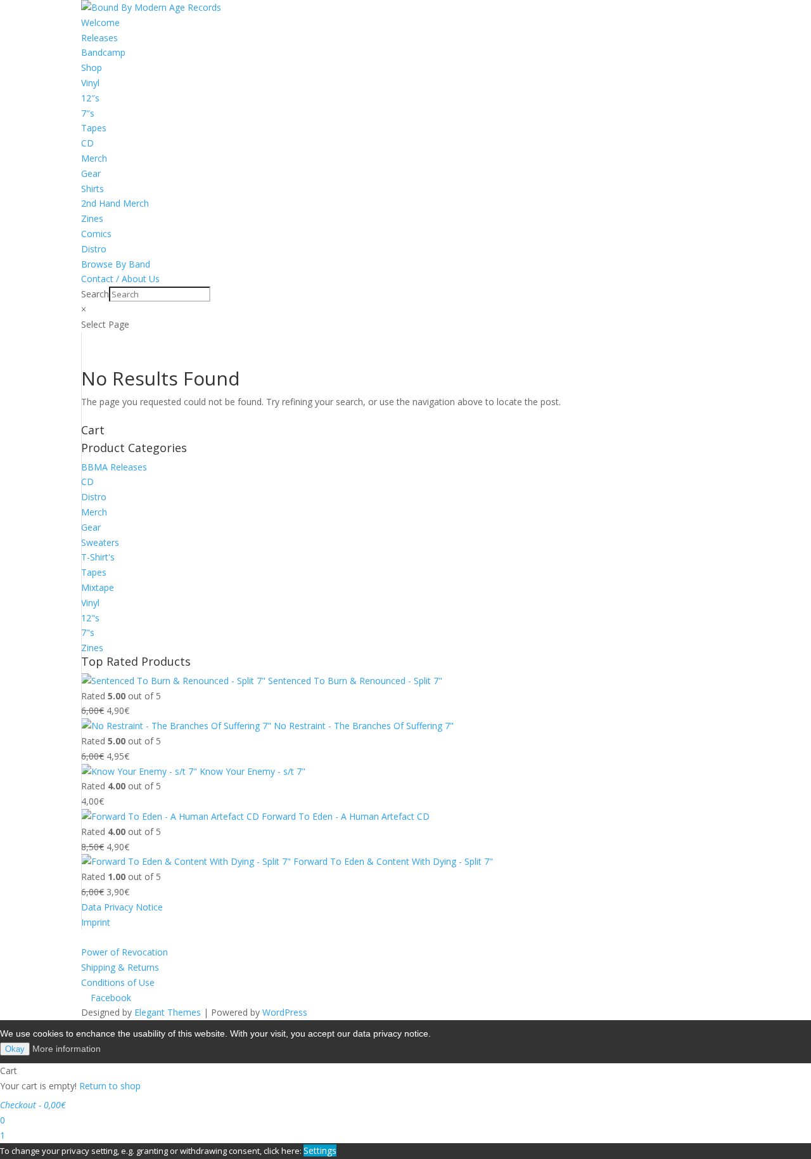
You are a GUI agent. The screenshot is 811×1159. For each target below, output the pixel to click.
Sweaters (100, 542)
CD (87, 143)
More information (66, 1049)
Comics (96, 234)
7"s (87, 632)
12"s (90, 618)
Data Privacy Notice (122, 907)
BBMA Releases (114, 467)
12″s (90, 98)
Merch (94, 158)
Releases (99, 38)
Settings (319, 1150)
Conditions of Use (118, 982)
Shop (91, 68)
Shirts (92, 189)
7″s (87, 113)
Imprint (95, 922)
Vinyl (90, 83)
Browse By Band (115, 264)
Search (95, 294)
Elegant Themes (167, 1012)
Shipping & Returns (120, 967)
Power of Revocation (124, 952)
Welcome (100, 22)
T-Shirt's (98, 557)
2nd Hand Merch (115, 203)
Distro (93, 249)
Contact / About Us (120, 279)
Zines (92, 218)
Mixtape (97, 587)
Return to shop (110, 1086)
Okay (15, 1049)
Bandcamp (103, 52)
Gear (91, 173)
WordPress (284, 1012)
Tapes (93, 128)
